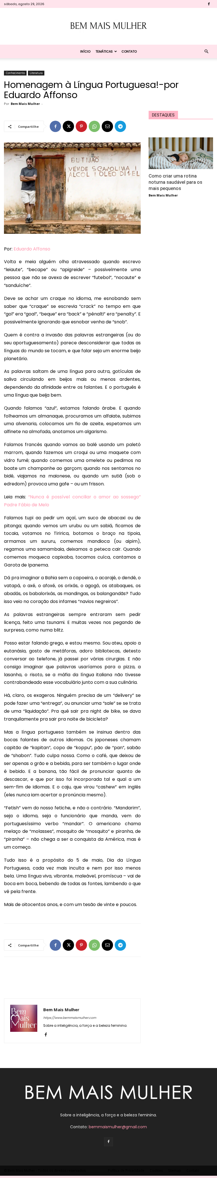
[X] (68, 126)
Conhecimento (15, 73)
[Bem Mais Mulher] (108, 27)
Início (85, 51)
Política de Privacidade (126, 1170)
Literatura (36, 73)
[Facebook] (209, 4)
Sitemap (174, 1170)
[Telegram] (120, 126)
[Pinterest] (81, 126)
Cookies (156, 1170)
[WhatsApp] (94, 126)
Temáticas (104, 51)
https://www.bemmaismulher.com (69, 1017)
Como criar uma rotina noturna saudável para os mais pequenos (175, 182)
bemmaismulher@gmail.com (118, 1127)
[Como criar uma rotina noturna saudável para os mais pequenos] (181, 153)
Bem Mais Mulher (25, 103)
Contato (129, 51)
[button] (206, 51)
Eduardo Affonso (32, 249)
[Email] (107, 126)
